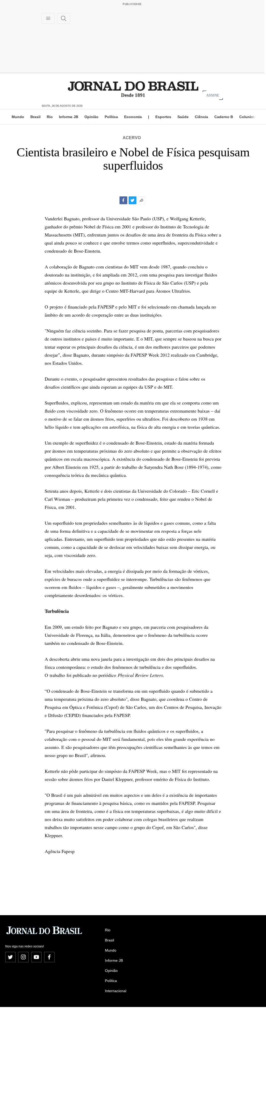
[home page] (133, 86)
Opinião (91, 117)
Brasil (35, 117)
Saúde (183, 117)
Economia (133, 117)
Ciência (201, 117)
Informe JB (68, 117)
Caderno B (223, 117)
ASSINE (212, 95)
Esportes (163, 117)
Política (111, 117)
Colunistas (248, 117)
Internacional (115, 991)
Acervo (132, 138)
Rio (50, 117)
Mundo (18, 117)
